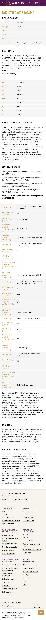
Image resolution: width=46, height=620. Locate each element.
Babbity (25, 575)
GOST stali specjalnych (9, 589)
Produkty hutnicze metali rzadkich (31, 545)
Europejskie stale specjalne (11, 520)
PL (29, 3)
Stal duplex (6, 585)
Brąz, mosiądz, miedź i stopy (9, 530)
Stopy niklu (8, 508)
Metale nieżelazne (28, 560)
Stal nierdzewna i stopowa (10, 560)
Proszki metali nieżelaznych (11, 565)
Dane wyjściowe (7, 606)
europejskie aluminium (30, 571)
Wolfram (26, 538)
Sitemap (35, 604)
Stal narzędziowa (7, 592)
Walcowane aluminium (30, 565)
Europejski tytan (28, 520)
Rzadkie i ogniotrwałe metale (30, 531)
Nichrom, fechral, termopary (8, 513)
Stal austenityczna (8, 579)
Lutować (26, 578)
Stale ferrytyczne (7, 582)
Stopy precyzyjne (8, 517)
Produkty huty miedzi (9, 547)
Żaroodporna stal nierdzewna (8, 575)
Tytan (26, 508)
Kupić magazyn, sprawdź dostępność (30, 43)
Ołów (24, 584)
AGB (3, 609)
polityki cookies (18, 617)
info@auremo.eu (12, 496)
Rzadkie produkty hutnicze (32, 549)
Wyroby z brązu (7, 535)
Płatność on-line (7, 499)
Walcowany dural (28, 568)
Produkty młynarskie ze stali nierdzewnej (10, 569)
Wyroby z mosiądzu (8, 550)
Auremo (16, 3)
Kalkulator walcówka (21, 499)
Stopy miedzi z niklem (9, 544)
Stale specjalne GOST (9, 524)
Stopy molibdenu (28, 541)
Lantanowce (27, 553)
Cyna (24, 581)
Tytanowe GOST (28, 517)
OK (40, 613)
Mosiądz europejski (8, 553)
